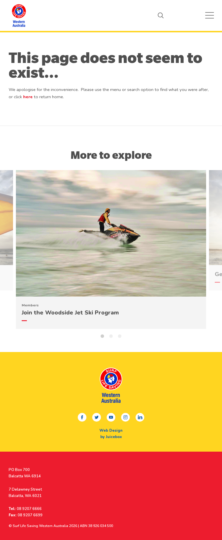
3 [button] (120, 336)
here (28, 97)
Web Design (111, 430)
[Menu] (209, 15)
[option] (111, 246)
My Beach (19, 15)
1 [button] (102, 336)
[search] (160, 15)
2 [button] (111, 336)
